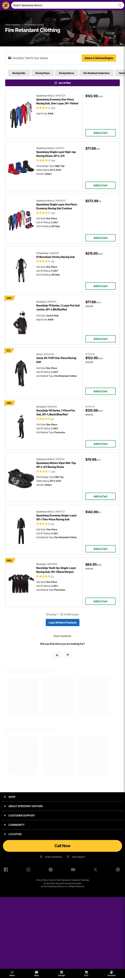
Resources (66, 880)
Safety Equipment (12, 24)
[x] (96, 870)
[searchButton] (119, 5)
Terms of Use (54, 880)
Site (83, 880)
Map (87, 880)
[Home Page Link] (5, 5)
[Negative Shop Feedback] (68, 655)
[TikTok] (51, 870)
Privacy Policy (42, 880)
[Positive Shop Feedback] (57, 655)
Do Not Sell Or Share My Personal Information (62, 883)
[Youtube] (73, 870)
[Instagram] (29, 870)
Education (76, 880)
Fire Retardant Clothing (34, 24)
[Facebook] (6, 870)
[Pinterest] (118, 870)
